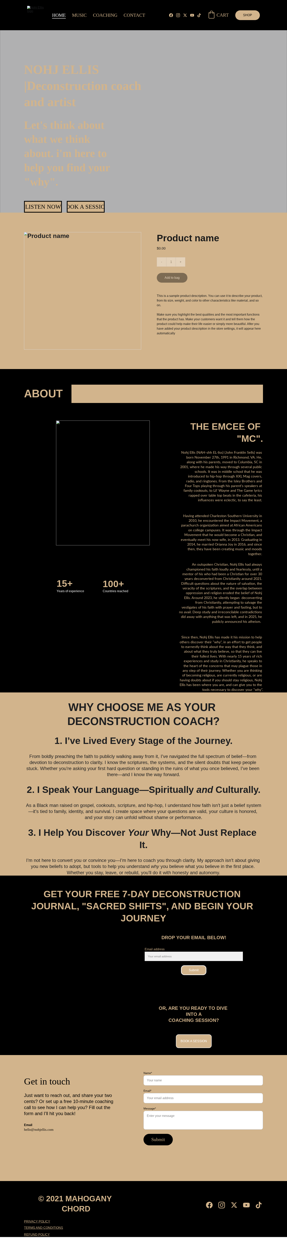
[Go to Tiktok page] (199, 15)
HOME (59, 15)
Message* (150, 1108)
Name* (148, 1073)
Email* (147, 1090)
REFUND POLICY (37, 1234)
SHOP (247, 15)
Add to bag (172, 277)
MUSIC (79, 15)
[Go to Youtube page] (193, 15)
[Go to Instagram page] (179, 15)
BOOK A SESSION (86, 206)
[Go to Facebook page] (172, 15)
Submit (194, 970)
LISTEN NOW (43, 206)
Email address (155, 949)
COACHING (105, 15)
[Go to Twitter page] (186, 15)
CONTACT (134, 15)
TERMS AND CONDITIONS (43, 1227)
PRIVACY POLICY (37, 1221)
